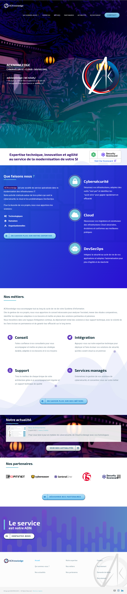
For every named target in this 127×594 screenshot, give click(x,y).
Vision (40, 430)
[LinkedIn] (122, 591)
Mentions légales (37, 591)
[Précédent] (8, 476)
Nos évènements (36, 427)
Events (46, 430)
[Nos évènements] (17, 431)
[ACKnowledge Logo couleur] (14, 559)
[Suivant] (119, 476)
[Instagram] (118, 591)
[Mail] (115, 591)
